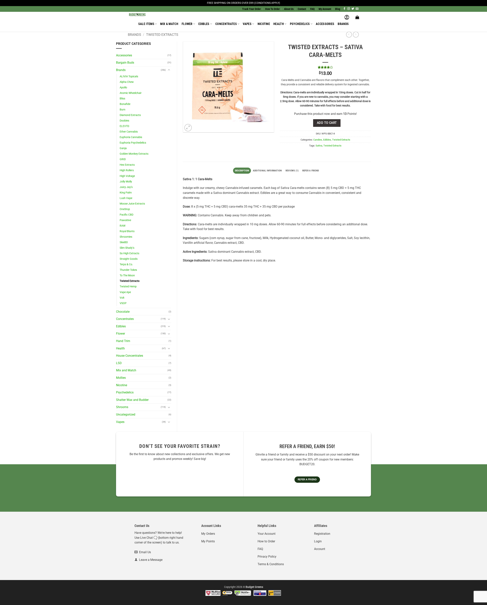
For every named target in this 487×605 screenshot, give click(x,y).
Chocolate (123, 311)
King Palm (126, 192)
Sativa (319, 145)
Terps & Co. (126, 264)
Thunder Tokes (128, 270)
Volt (122, 297)
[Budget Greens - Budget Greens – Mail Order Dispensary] (147, 15)
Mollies (121, 378)
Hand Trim (123, 341)
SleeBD (124, 242)
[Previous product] (356, 35)
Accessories (325, 24)
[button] (347, 17)
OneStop (125, 209)
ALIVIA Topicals (129, 76)
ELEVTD (124, 126)
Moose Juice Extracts (132, 203)
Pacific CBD (126, 214)
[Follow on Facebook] (344, 8)
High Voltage (127, 176)
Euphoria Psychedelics (133, 142)
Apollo (123, 87)
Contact (302, 8)
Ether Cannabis (129, 131)
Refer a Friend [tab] (310, 170)
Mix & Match (169, 24)
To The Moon (127, 275)
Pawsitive (125, 220)
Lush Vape (126, 198)
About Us (289, 8)
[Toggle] (169, 70)
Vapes (247, 24)
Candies (317, 139)
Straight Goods (129, 259)
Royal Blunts (127, 231)
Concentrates (226, 24)
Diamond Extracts (130, 115)
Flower (187, 24)
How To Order (272, 8)
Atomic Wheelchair (131, 93)
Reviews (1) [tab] (292, 170)
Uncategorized (125, 414)
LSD (119, 363)
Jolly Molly (126, 181)
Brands (343, 24)
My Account (325, 8)
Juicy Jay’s (126, 187)
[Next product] (349, 35)
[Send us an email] (357, 8)
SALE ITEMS (146, 24)
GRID (123, 159)
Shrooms (122, 407)
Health (278, 24)
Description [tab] (242, 170)
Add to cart (327, 123)
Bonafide (125, 104)
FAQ (312, 8)
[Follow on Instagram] (348, 8)
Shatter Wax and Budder (132, 400)
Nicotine (264, 24)
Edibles (203, 24)
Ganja (123, 148)
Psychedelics (300, 24)
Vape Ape (125, 292)
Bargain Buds (125, 62)
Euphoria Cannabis (131, 137)
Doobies (124, 120)
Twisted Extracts (162, 35)
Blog (337, 8)
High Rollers (127, 170)
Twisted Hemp (128, 286)
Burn (122, 109)
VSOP (123, 303)
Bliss (122, 98)
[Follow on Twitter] (353, 8)
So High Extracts (129, 253)
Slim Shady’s (127, 247)
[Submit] (307, 16)
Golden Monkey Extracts (134, 153)
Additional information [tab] (267, 170)
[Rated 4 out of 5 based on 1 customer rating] (325, 67)
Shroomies (126, 236)
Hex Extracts (127, 164)
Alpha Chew (127, 82)
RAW (122, 225)
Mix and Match (126, 370)
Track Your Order (251, 8)
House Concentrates (129, 355)
